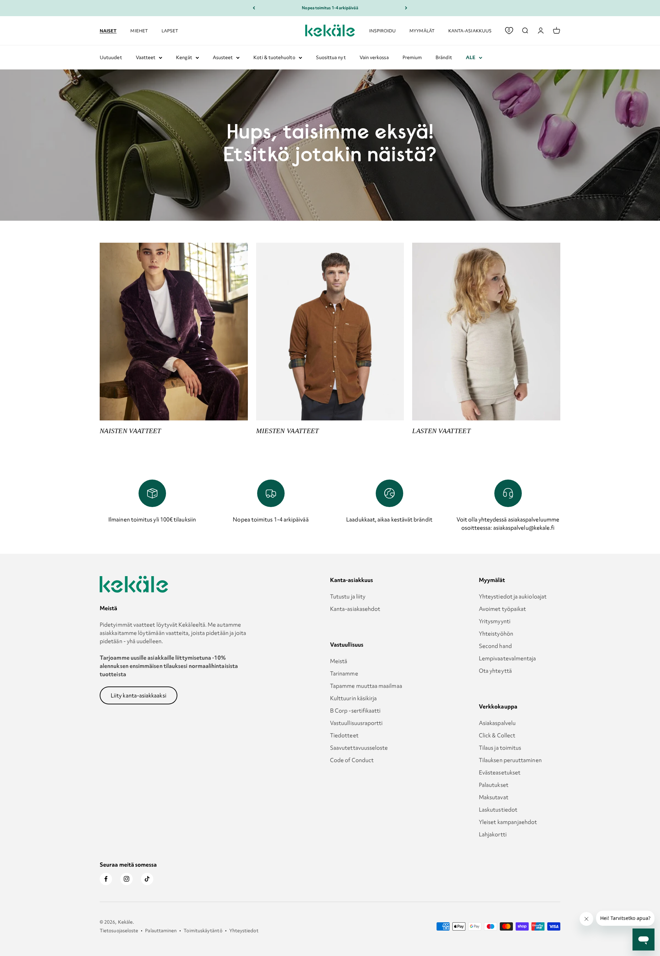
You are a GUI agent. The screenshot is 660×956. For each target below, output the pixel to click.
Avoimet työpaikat (502, 608)
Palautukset (493, 784)
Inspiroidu (382, 30)
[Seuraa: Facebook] (106, 879)
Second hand (495, 645)
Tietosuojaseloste (119, 930)
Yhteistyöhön (496, 633)
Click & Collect (497, 735)
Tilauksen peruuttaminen (510, 760)
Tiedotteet (344, 735)
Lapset (170, 30)
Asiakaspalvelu (497, 722)
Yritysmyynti (494, 621)
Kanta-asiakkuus (470, 30)
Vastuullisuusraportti (356, 722)
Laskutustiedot (498, 809)
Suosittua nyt (331, 57)
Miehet (138, 30)
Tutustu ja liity (347, 596)
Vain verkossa (374, 57)
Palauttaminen (161, 930)
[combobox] (525, 30)
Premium (412, 57)
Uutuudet (111, 57)
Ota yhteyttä (495, 670)
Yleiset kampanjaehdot (508, 821)
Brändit (444, 57)
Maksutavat (493, 797)
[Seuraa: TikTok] (147, 879)
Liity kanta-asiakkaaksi (138, 695)
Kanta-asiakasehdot (355, 608)
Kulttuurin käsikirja (353, 698)
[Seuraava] (406, 8)
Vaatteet (146, 57)
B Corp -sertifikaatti (355, 710)
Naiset (108, 30)
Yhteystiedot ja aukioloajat (513, 596)
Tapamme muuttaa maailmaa (366, 685)
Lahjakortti (493, 834)
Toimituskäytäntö (203, 930)
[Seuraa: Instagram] (126, 879)
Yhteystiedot (243, 930)
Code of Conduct (352, 760)
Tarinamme (344, 673)
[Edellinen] (254, 8)
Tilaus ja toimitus (500, 747)
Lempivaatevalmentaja (507, 658)
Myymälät (421, 30)
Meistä (338, 661)
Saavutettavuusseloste (359, 747)
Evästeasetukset (499, 772)
